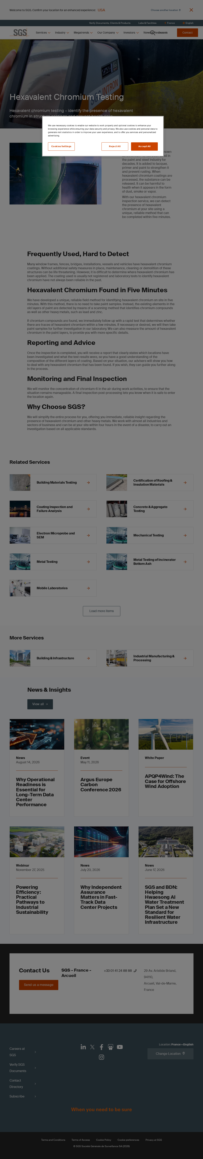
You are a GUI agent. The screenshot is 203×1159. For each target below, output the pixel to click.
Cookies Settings (61, 146)
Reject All (115, 146)
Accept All (144, 146)
